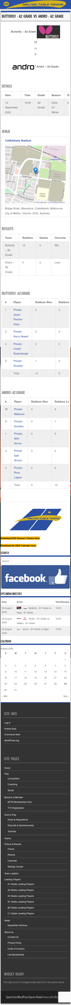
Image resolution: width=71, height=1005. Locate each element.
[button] (35, 170)
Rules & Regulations (18, 819)
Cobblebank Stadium (18, 140)
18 (25, 677)
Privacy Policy (14, 942)
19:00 (58, 607)
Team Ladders (11, 873)
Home (7, 767)
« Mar (4, 695)
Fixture (11, 848)
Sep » (66, 695)
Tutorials (12, 831)
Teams (7, 838)
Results (11, 854)
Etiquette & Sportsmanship (21, 825)
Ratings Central (15, 866)
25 (25, 683)
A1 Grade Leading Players (21, 883)
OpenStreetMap (52, 202)
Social (11, 790)
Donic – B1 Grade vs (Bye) (35, 629)
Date (4, 602)
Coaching (12, 784)
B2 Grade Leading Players (21, 907)
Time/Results (62, 602)
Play (6, 773)
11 (25, 671)
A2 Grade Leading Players (21, 889)
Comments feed (12, 734)
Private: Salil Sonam (18, 455)
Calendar (12, 860)
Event (20, 602)
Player (17, 302)
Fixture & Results (12, 843)
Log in (7, 722)
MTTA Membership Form (20, 801)
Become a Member (13, 797)
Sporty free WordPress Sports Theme (24, 997)
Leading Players (12, 879)
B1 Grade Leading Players (21, 901)
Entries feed (10, 728)
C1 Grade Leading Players (21, 913)
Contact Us (13, 936)
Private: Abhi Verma (18, 438)
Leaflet (37, 202)
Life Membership (16, 954)
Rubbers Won (43, 302)
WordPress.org (11, 740)
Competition (14, 778)
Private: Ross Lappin (18, 472)
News (7, 920)
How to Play (10, 814)
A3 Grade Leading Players (21, 895)
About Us (8, 932)
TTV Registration (16, 807)
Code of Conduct (16, 948)
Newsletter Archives (17, 925)
